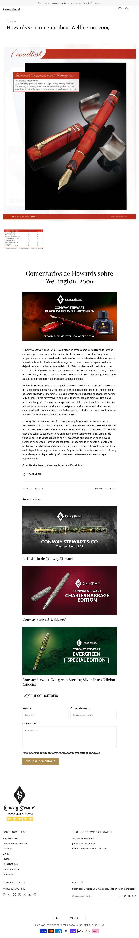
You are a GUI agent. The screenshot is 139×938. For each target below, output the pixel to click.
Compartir (34, 474)
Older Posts (34, 488)
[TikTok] (19, 895)
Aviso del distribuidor (83, 838)
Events (6, 853)
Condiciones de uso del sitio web (89, 848)
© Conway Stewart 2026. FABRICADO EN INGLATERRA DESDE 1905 (69, 925)
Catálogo (7, 848)
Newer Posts (104, 488)
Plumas (7, 858)
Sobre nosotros (11, 838)
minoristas (8, 873)
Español (74, 918)
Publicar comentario (41, 761)
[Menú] (134, 9)
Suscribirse (128, 896)
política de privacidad (83, 843)
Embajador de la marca (15, 843)
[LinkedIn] (34, 895)
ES (57, 918)
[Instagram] (4, 895)
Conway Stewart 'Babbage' (44, 619)
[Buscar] (120, 9)
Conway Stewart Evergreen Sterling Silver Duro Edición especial (68, 682)
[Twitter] (14, 895)
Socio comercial (11, 868)
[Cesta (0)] (126, 9)
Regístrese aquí (94, 3)
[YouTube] (29, 895)
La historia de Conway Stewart (47, 558)
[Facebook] (9, 895)
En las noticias (10, 863)
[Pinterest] (24, 895)
